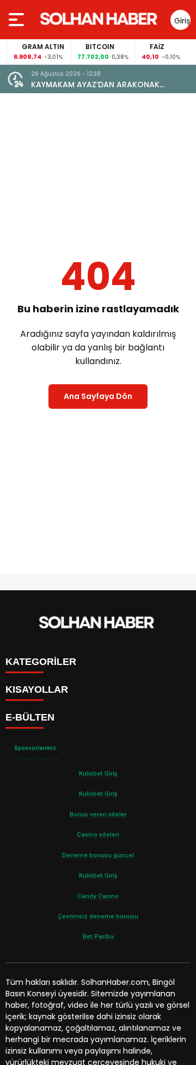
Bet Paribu (98, 936)
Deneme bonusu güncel (98, 855)
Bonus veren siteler (98, 814)
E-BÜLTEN (29, 717)
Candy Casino (98, 896)
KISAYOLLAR (36, 689)
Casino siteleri (98, 834)
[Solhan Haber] (100, 19)
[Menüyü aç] (17, 20)
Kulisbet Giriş (98, 773)
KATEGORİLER (40, 661)
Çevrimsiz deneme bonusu (98, 916)
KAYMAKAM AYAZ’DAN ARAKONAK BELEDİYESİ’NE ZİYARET (95, 84)
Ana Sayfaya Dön (98, 396)
